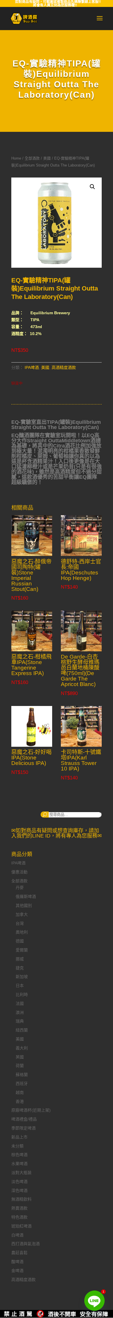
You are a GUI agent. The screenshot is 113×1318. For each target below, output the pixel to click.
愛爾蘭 (22, 950)
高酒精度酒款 (64, 367)
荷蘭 (20, 1065)
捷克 (20, 968)
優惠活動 (19, 872)
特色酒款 (19, 1217)
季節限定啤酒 (23, 1128)
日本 (20, 985)
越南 (20, 1092)
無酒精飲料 (21, 1199)
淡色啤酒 (19, 1181)
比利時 (22, 994)
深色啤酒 (19, 1190)
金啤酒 (17, 1270)
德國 (20, 941)
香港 (20, 1101)
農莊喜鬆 (19, 1252)
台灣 (20, 923)
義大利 (22, 1048)
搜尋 (45, 814)
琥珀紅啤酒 (21, 1226)
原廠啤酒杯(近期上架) (31, 1110)
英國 (20, 1057)
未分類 (17, 1146)
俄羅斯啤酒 (26, 896)
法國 (20, 1003)
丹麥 (20, 887)
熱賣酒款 (19, 1208)
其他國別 (24, 905)
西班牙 (22, 1083)
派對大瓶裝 (21, 1172)
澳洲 (20, 1012)
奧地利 (22, 932)
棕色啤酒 (19, 1154)
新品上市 (19, 1137)
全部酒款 (32, 158)
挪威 (20, 959)
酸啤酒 (17, 1261)
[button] (92, 187)
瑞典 (20, 1021)
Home (16, 158)
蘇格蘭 (22, 1074)
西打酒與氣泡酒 (25, 1243)
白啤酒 (17, 1235)
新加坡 (22, 976)
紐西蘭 (22, 1030)
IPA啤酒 (32, 367)
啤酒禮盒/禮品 (24, 1119)
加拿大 (22, 914)
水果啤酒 (19, 1163)
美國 (47, 158)
